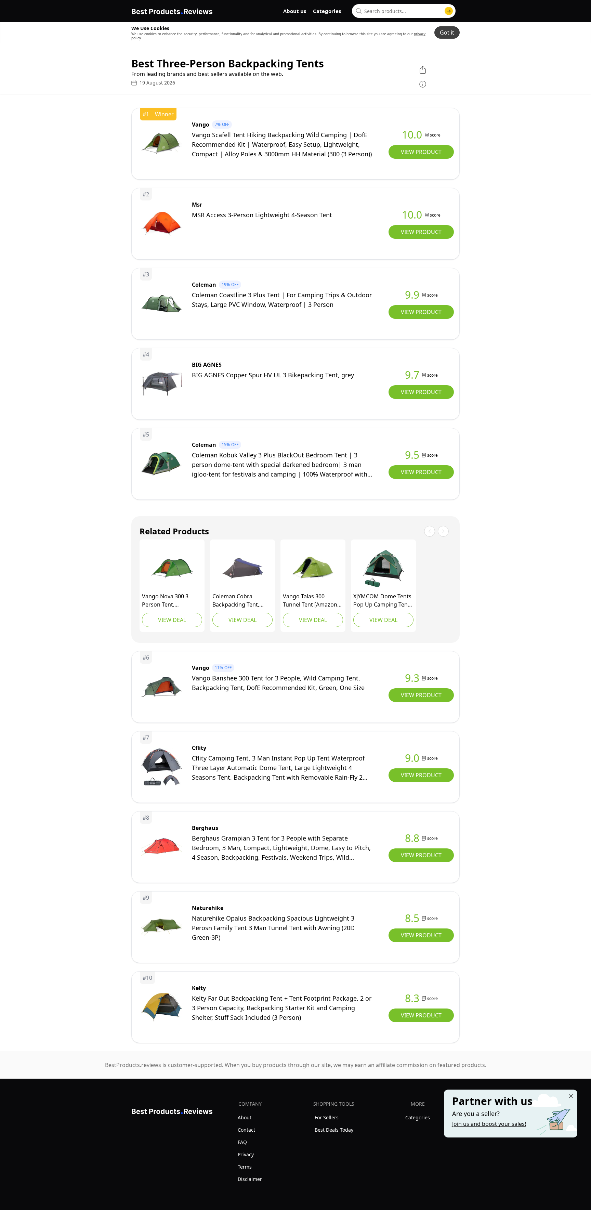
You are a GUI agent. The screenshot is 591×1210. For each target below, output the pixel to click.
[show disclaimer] (423, 84)
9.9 (412, 295)
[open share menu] (423, 70)
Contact (246, 1130)
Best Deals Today (334, 1130)
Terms (245, 1166)
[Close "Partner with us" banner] (570, 1096)
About (244, 1117)
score (435, 135)
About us (294, 11)
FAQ (242, 1142)
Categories (327, 11)
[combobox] (403, 11)
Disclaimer (250, 1179)
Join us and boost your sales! (489, 1124)
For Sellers (327, 1117)
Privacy (246, 1154)
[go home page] (172, 10)
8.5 (412, 918)
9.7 (412, 375)
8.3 (412, 998)
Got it (447, 32)
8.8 (412, 838)
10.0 (412, 135)
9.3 (412, 678)
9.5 (412, 455)
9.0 (412, 758)
